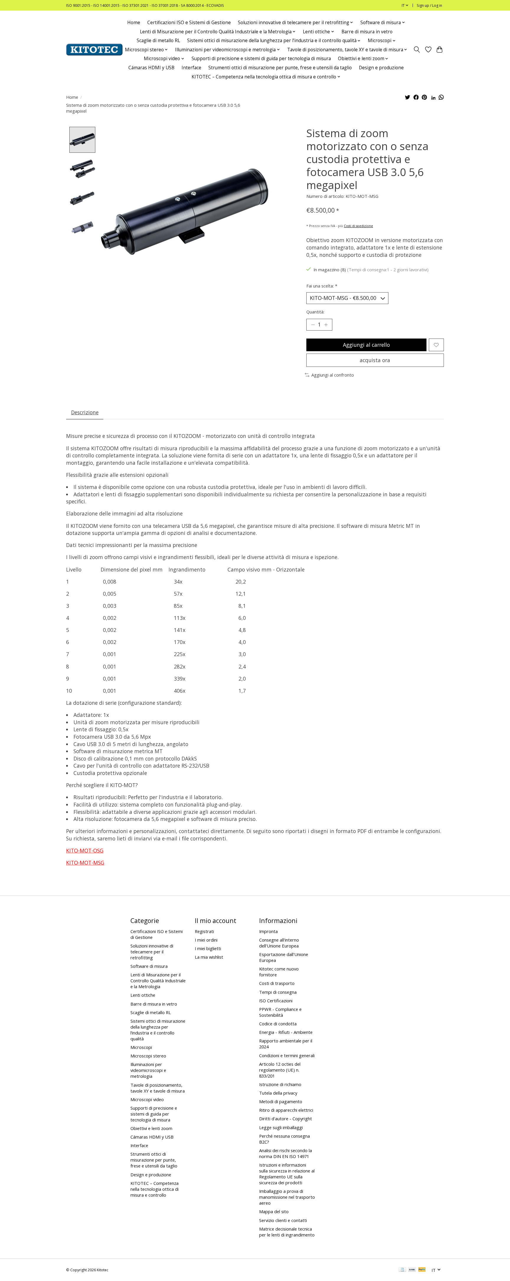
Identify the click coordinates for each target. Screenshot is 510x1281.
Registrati (204, 931)
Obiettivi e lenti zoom (151, 1128)
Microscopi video (147, 1099)
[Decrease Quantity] (313, 325)
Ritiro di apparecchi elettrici (286, 1110)
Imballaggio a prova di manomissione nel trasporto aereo (287, 1197)
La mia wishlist (209, 957)
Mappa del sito (274, 1211)
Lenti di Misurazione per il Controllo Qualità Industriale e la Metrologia (158, 980)
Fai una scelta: (321, 286)
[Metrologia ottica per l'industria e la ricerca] (94, 49)
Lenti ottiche (142, 995)
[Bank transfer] (412, 1270)
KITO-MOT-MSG (85, 862)
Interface (191, 68)
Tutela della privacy (278, 1093)
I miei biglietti (208, 948)
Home (133, 22)
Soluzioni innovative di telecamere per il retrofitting (151, 951)
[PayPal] (422, 1270)
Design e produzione (381, 68)
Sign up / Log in (429, 5)
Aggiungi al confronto (332, 375)
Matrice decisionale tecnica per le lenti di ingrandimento (287, 1232)
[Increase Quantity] (326, 325)
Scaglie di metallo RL (158, 40)
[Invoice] (402, 1270)
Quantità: (315, 312)
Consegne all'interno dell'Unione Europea (279, 943)
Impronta (268, 931)
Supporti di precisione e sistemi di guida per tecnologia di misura (261, 58)
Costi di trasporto (277, 983)
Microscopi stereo (148, 1056)
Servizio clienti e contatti (283, 1220)
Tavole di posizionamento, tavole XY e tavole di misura (157, 1088)
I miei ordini (206, 940)
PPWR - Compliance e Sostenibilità (280, 1012)
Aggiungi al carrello (366, 344)
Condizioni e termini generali (287, 1055)
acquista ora (375, 360)
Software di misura (149, 966)
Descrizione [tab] (85, 412)
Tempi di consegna (278, 992)
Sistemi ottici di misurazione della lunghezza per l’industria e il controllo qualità (157, 1030)
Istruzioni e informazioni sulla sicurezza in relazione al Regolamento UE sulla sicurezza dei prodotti (287, 1173)
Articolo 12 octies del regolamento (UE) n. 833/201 (279, 1070)
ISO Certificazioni (275, 1001)
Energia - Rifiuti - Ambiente (286, 1032)
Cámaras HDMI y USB (151, 68)
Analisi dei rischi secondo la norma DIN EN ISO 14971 (285, 1153)
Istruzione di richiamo (280, 1084)
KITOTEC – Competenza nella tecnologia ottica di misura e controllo (154, 1189)
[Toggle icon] (417, 49)
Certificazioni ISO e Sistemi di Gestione (189, 22)
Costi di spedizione (358, 226)
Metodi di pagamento (280, 1101)
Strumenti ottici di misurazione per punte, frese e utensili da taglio (280, 68)
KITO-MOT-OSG (84, 850)
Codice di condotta (278, 1024)
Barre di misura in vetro (367, 32)
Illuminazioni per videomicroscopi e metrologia (148, 1070)
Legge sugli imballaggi (281, 1127)
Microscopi (141, 1047)
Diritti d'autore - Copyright (285, 1118)
